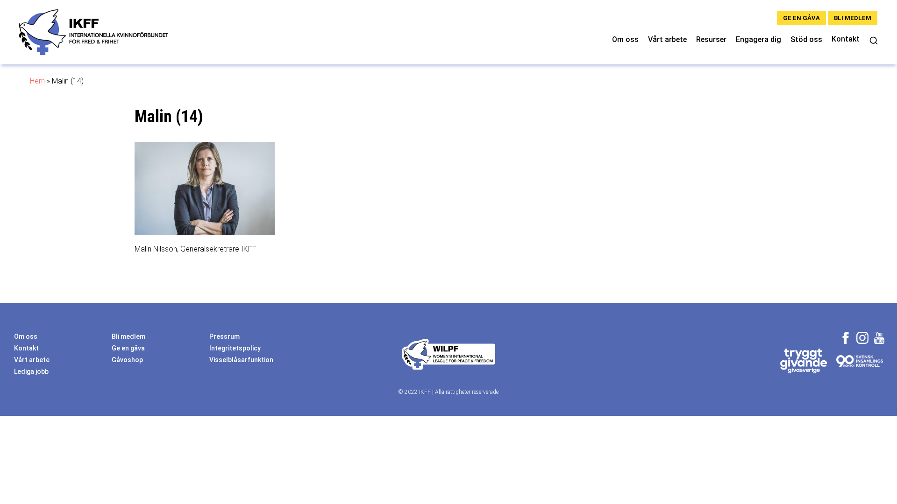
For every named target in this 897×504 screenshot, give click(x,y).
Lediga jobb (31, 371)
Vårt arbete (667, 39)
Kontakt (846, 39)
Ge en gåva (801, 17)
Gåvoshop (127, 360)
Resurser (711, 39)
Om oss (625, 39)
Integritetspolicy (235, 348)
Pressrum (224, 336)
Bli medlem (852, 17)
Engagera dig (758, 39)
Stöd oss (806, 39)
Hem (37, 81)
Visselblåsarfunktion (241, 360)
